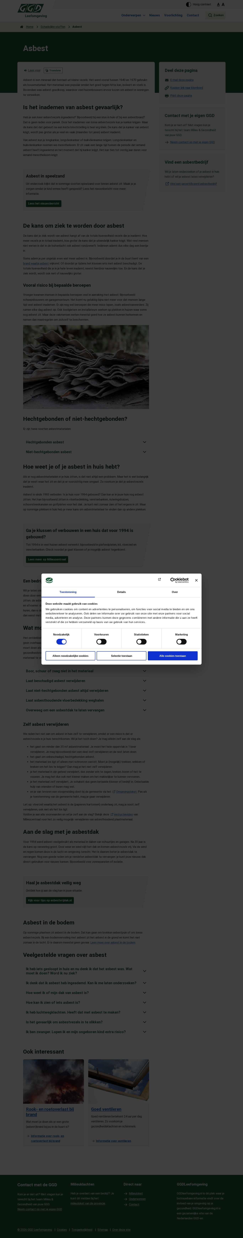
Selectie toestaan (121, 655)
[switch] (101, 642)
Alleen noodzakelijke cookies (70, 655)
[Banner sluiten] (196, 580)
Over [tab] (175, 591)
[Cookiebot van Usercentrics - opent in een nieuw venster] (173, 580)
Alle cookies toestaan (172, 655)
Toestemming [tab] (68, 591)
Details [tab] (121, 591)
